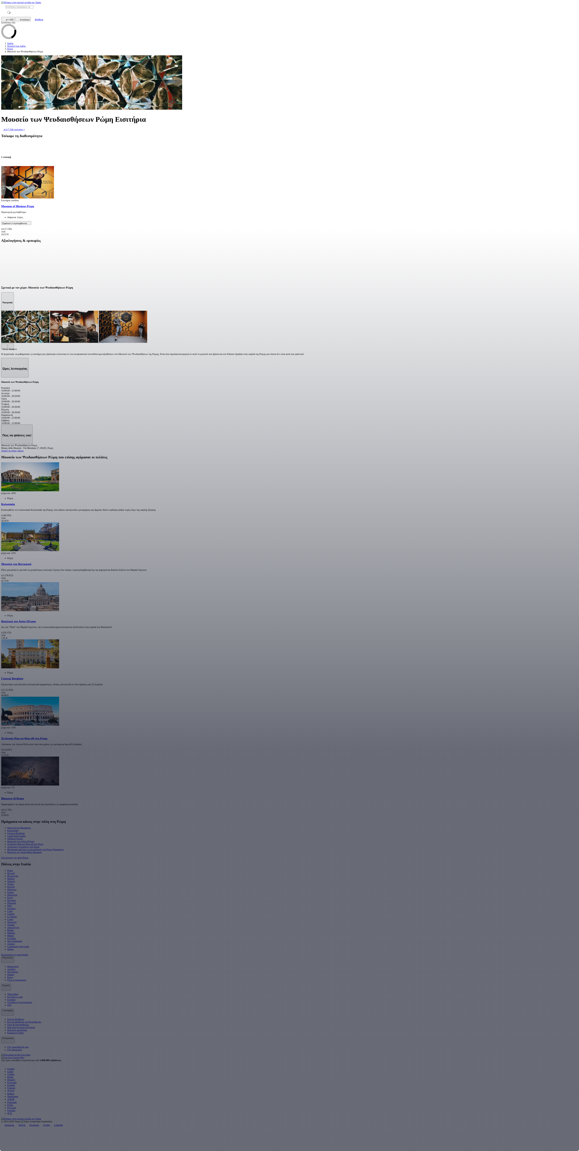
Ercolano (11, 938)
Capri (10, 911)
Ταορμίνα (11, 922)
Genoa (10, 892)
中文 (9, 1113)
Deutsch (11, 1079)
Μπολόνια (12, 895)
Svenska (11, 1110)
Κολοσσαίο (12, 830)
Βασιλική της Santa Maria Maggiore (24, 852)
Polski (10, 1105)
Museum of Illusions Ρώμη (17, 206)
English (10, 1069)
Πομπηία (11, 903)
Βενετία (11, 873)
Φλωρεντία (12, 876)
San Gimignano (14, 941)
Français (11, 1088)
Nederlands (12, 1096)
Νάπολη (11, 881)
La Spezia (12, 916)
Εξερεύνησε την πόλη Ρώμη (15, 857)
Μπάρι (10, 949)
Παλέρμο (11, 889)
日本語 (10, 1099)
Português (12, 1102)
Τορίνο (10, 884)
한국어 (10, 1090)
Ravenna (11, 900)
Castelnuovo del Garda (18, 946)
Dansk (10, 1077)
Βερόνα (11, 887)
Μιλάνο (11, 878)
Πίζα (9, 906)
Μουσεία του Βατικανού (19, 828)
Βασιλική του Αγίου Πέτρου (20, 841)
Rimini (10, 930)
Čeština (10, 1074)
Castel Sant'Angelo (16, 836)
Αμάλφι (11, 944)
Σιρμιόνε (11, 908)
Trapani (10, 925)
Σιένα (10, 897)
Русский (11, 1108)
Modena (11, 933)
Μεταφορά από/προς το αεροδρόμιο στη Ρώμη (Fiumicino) (35, 849)
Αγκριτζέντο (13, 927)
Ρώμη (10, 870)
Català (10, 1071)
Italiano (10, 1093)
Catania (10, 914)
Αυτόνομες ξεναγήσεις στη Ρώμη (23, 847)
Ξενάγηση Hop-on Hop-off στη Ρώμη (25, 844)
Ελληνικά (11, 1082)
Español (11, 1085)
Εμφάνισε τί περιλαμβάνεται (15, 223)
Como (10, 919)
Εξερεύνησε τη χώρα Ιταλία (14, 954)
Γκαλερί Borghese (16, 833)
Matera (10, 935)
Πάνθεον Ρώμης (15, 838)
